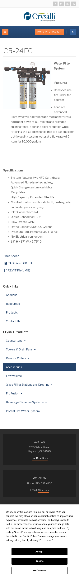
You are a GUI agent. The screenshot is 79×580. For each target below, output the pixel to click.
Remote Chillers (16, 358)
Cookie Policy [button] (29, 536)
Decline (39, 561)
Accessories (14, 367)
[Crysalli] (40, 16)
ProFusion (13, 393)
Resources (13, 303)
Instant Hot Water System (23, 411)
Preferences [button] (46, 540)
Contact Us (13, 321)
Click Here (43, 490)
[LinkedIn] (67, 4)
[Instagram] (61, 4)
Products (12, 312)
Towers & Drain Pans (19, 349)
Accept (39, 551)
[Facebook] (55, 4)
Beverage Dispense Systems (25, 402)
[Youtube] (73, 4)
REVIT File (18, 270)
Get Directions (40, 458)
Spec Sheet (11, 256)
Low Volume (14, 375)
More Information (49, 32)
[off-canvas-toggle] (5, 32)
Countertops (14, 340)
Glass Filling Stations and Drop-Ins (28, 384)
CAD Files (20, 263)
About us (11, 295)
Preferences (40, 570)
